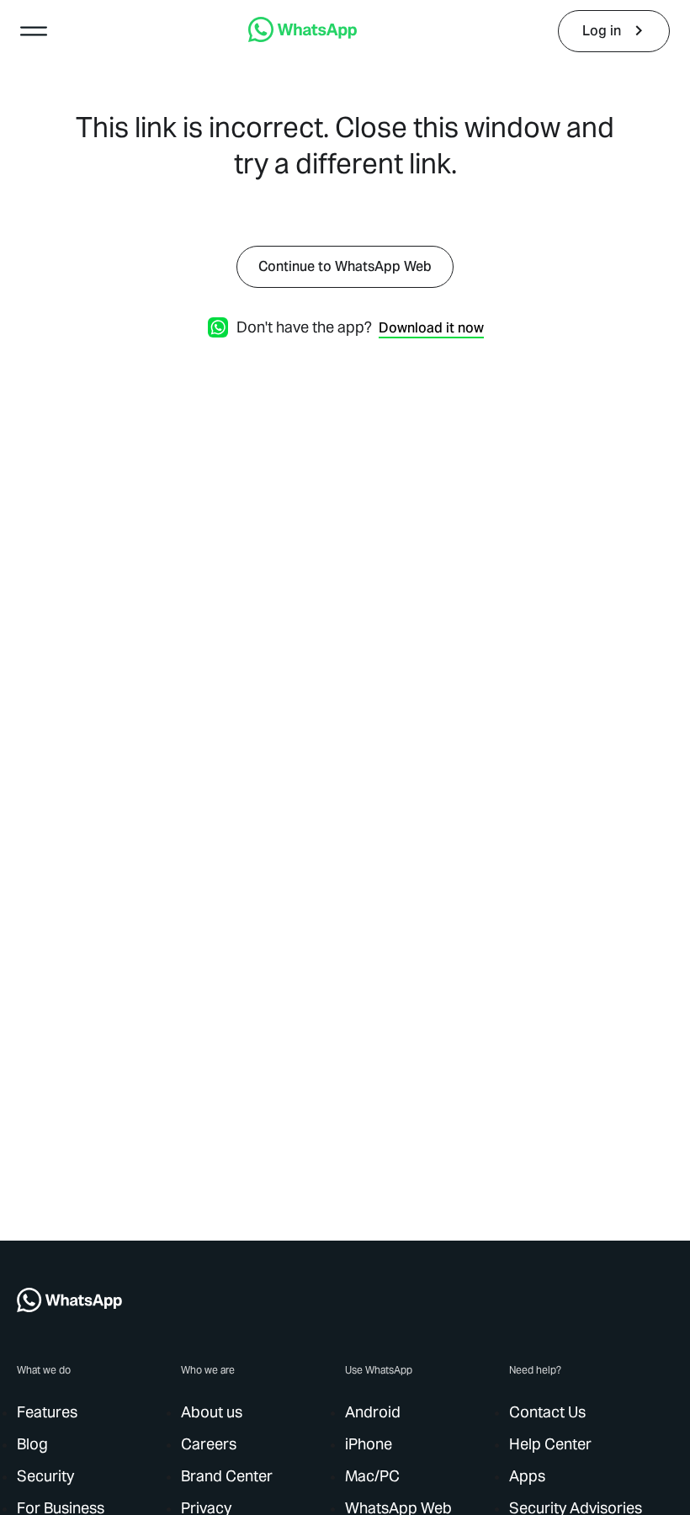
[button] (33, 31)
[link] (302, 37)
